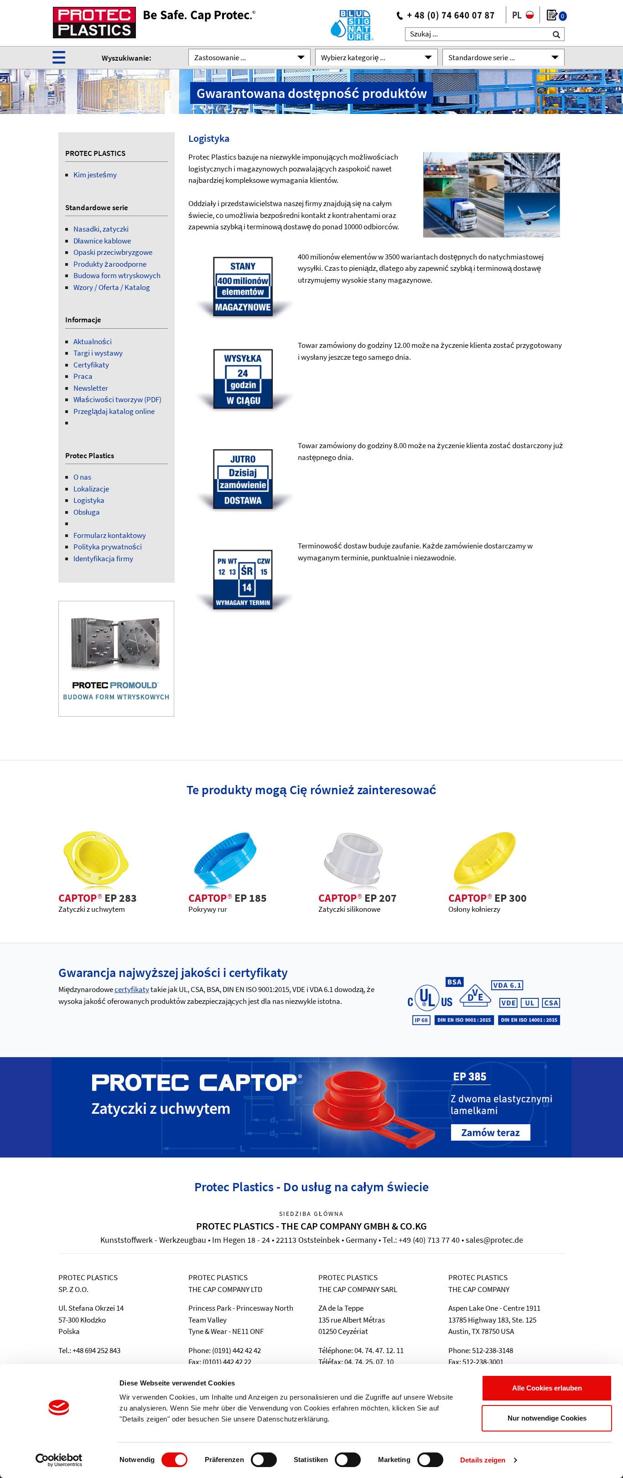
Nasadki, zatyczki (101, 229)
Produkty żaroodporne (109, 264)
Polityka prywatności (107, 547)
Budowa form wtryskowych (117, 275)
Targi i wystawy (98, 353)
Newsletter (90, 388)
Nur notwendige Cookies (547, 1418)
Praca (83, 376)
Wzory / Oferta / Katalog (111, 287)
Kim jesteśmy (95, 175)
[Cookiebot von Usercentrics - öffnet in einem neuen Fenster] (59, 1460)
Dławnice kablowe (102, 241)
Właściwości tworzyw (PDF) (117, 399)
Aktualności (92, 341)
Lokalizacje (91, 489)
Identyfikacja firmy (103, 558)
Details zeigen (482, 1460)
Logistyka (88, 500)
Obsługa (86, 512)
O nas (82, 477)
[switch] (264, 1459)
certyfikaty (131, 989)
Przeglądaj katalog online (114, 411)
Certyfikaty (91, 365)
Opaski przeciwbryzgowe (112, 252)
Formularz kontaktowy (109, 535)
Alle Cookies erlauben (547, 1388)
